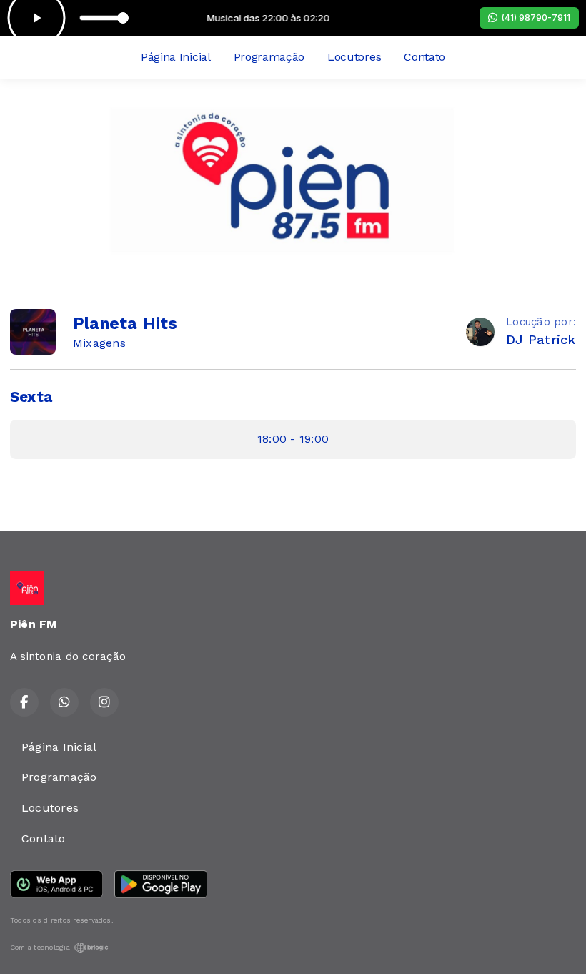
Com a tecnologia (40, 947)
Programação (269, 57)
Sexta (31, 396)
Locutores (354, 57)
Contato (424, 57)
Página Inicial (176, 57)
